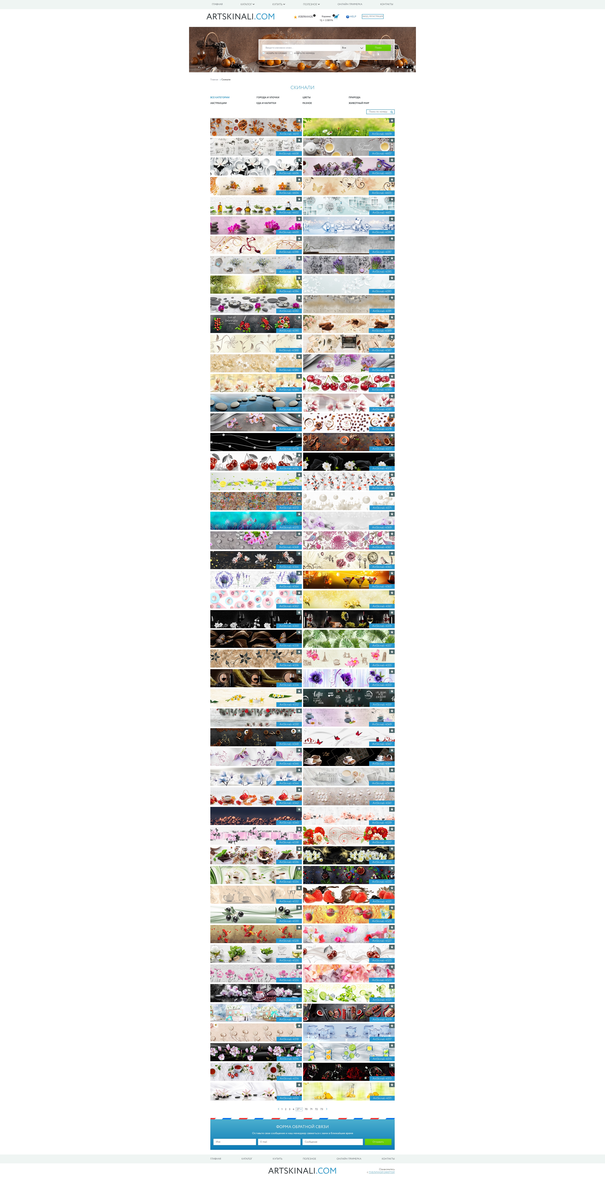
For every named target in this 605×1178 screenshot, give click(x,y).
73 (321, 1109)
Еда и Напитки (266, 103)
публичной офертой (382, 1172)
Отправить (378, 1142)
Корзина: (326, 16)
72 (316, 1109)
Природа (354, 97)
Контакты (386, 4)
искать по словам (276, 53)
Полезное (309, 1159)
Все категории (220, 97)
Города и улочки (267, 97)
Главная (217, 4)
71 (311, 1109)
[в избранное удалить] (299, 120)
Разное (307, 103)
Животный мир (359, 103)
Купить (277, 1159)
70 (306, 1109)
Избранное (305, 16)
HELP (352, 16)
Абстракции (218, 103)
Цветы (306, 97)
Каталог (247, 1159)
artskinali (240, 17)
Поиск (378, 48)
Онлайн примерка (350, 4)
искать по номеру (304, 53)
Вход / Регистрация (373, 16)
